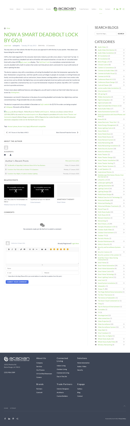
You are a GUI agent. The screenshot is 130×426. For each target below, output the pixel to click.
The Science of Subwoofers (106, 298)
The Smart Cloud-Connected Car (108, 301)
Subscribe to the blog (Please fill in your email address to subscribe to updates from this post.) (35, 276)
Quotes (42, 249)
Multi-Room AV (103, 215)
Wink (68, 249)
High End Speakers (104, 100)
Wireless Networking (105, 345)
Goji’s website (45, 104)
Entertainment (35, 202)
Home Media (102, 131)
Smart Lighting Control (105, 277)
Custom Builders (62, 396)
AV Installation (103, 56)
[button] (124, 406)
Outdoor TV (102, 235)
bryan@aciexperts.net (30, 114)
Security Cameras (104, 252)
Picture (24, 249)
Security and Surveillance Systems (109, 247)
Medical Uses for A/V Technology (15, 205)
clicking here (15, 92)
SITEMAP (13, 408)
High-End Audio (103, 103)
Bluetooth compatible (38, 126)
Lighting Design (103, 191)
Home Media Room (104, 134)
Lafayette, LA (102, 180)
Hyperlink (21, 249)
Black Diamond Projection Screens (66, 132)
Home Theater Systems (105, 166)
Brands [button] (48, 9)
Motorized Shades (104, 200)
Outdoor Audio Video (105, 229)
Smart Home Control (105, 271)
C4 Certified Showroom (44, 374)
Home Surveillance (104, 151)
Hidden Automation (104, 97)
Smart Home (61, 202)
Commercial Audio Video (106, 70)
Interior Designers (63, 389)
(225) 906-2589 (9, 372)
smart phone (13, 126)
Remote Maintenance (105, 241)
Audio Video (102, 47)
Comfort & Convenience (106, 67)
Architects (60, 392)
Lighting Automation (105, 186)
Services (39, 366)
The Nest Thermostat (105, 295)
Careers (39, 377)
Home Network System (105, 140)
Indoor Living (61, 366)
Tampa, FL (101, 289)
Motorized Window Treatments (108, 206)
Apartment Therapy (65, 199)
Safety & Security (103, 244)
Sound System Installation (106, 283)
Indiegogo (9, 107)
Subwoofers (102, 286)
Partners (39, 389)
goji (28, 126)
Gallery (94, 9)
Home (11, 9)
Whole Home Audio (104, 339)
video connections (104, 318)
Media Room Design (104, 194)
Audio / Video (81, 366)
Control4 (39, 392)
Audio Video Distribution (106, 50)
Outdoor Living (62, 369)
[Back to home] (65, 9)
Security (80, 370)
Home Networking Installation (108, 146)
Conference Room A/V (105, 79)
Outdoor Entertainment (106, 232)
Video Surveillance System (106, 327)
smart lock (7, 45)
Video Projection (103, 321)
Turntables (101, 309)
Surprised (57, 249)
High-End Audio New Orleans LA (108, 106)
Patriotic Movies (103, 238)
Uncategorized (103, 315)
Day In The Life (62, 376)
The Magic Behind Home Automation (110, 292)
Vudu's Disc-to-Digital (105, 336)
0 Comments (50, 45)
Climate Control (103, 65)
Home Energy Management (107, 125)
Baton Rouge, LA (103, 62)
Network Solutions (104, 218)
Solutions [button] (40, 9)
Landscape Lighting (104, 183)
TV (99, 312)
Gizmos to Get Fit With (40, 199)
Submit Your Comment (17, 282)
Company (39, 363)
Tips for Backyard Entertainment (109, 306)
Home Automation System (106, 111)
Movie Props (102, 209)
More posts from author (72, 161)
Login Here (75, 243)
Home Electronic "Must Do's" (107, 122)
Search (121, 33)
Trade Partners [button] (84, 9)
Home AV (101, 119)
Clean (45, 249)
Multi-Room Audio (104, 212)
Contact (107, 9)
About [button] (18, 9)
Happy (51, 249)
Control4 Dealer (103, 85)
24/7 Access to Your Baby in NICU (18, 132)
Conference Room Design (106, 82)
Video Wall (101, 330)
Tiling (100, 304)
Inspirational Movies (105, 172)
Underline (15, 249)
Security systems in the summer (108, 255)
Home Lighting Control (105, 128)
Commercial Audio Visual (106, 73)
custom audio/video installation (108, 88)
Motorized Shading (104, 203)
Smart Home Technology (106, 274)
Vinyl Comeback (103, 333)
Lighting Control (103, 188)
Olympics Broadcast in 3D (106, 227)
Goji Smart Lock (44, 62)
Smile (54, 249)
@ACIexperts (44, 112)
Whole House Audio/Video (106, 342)
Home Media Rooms (104, 137)
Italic (12, 249)
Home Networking (104, 143)
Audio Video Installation (106, 53)
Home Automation (83, 363)
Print (8, 28)
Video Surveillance (104, 324)
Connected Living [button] (28, 9)
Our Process (40, 370)
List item (36, 249)
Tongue (61, 249)
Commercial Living (63, 373)
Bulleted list (30, 249)
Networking (102, 221)
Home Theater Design (105, 157)
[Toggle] (124, 50)
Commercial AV (103, 76)
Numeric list (33, 249)
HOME (6, 408)
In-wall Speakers (103, 169)
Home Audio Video (104, 109)
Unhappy (64, 249)
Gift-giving (101, 94)
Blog (100, 9)
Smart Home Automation (106, 265)
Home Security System (105, 148)
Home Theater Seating (105, 163)
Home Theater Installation (106, 160)
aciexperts (16, 45)
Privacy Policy (122, 418)
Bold (9, 249)
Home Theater (102, 154)
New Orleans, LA (103, 224)
